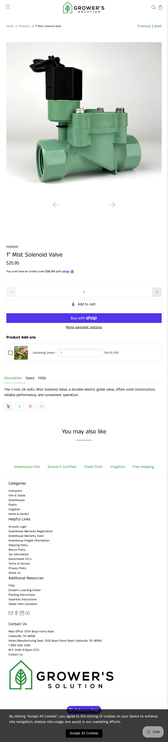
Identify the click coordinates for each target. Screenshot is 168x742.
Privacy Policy (17, 568)
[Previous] (56, 204)
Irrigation (14, 509)
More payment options (84, 327)
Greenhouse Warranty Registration (31, 531)
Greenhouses (17, 500)
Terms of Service (19, 563)
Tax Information (19, 554)
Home (9, 26)
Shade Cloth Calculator (23, 604)
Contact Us (16, 654)
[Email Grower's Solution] (11, 614)
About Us (15, 573)
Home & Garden (19, 514)
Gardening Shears (44, 353)
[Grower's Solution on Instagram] (21, 614)
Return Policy (17, 550)
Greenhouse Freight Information (29, 540)
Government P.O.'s (20, 559)
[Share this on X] (8, 406)
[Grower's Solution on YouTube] (27, 614)
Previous (144, 26)
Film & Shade (17, 495)
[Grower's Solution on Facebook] (16, 614)
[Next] (111, 204)
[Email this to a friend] (41, 406)
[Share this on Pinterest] (30, 406)
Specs (30, 378)
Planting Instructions (22, 595)
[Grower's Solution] (84, 7)
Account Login (17, 527)
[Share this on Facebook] (19, 406)
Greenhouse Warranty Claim (26, 536)
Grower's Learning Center (25, 590)
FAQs (42, 378)
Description (13, 378)
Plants (13, 505)
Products (24, 26)
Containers (15, 491)
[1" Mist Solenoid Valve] (84, 120)
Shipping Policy (18, 545)
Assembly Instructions (23, 599)
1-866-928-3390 (19, 645)
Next (158, 26)
